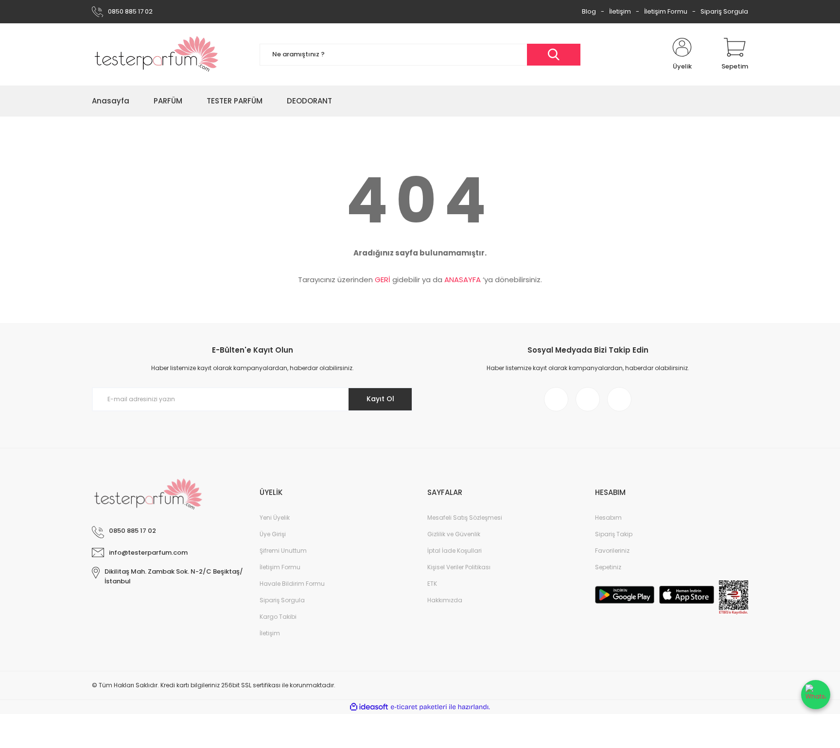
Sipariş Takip (613, 534)
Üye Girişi (273, 534)
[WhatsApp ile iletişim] (815, 694)
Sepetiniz (608, 567)
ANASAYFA (462, 279)
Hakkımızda (444, 600)
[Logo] (157, 54)
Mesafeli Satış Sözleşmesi (464, 517)
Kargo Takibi (278, 616)
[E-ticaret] (418, 707)
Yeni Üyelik (275, 517)
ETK (432, 583)
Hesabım (608, 517)
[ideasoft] (369, 707)
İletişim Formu (665, 11)
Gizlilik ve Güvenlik (453, 534)
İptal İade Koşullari (454, 550)
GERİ (382, 279)
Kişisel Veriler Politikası (458, 567)
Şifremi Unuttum (283, 550)
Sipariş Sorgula (724, 11)
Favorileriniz (612, 550)
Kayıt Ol (380, 399)
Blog (589, 11)
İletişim (620, 11)
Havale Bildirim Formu (292, 583)
